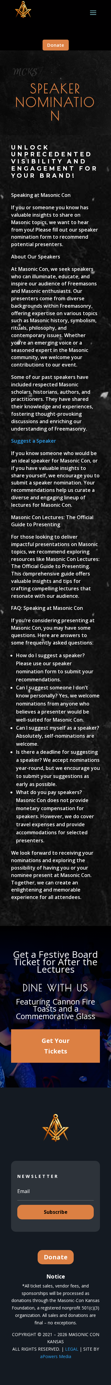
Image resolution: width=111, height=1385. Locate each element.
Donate (55, 45)
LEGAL (71, 1349)
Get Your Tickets (56, 1045)
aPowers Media (55, 1356)
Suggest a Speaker (33, 440)
